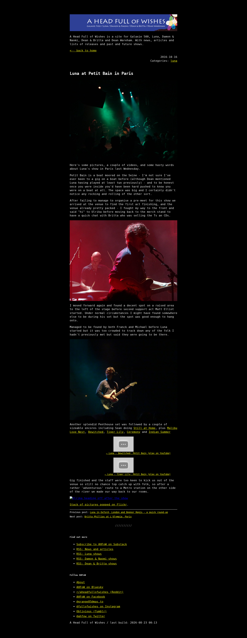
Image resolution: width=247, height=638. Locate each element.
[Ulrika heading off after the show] (123, 498)
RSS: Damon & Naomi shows (96, 558)
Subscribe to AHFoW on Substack (101, 544)
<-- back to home (83, 50)
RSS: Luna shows (89, 553)
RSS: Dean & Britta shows (96, 563)
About (80, 582)
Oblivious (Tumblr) (91, 611)
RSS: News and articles (94, 549)
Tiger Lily (115, 432)
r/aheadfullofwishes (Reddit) (100, 592)
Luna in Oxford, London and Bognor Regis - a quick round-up (129, 512)
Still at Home (144, 428)
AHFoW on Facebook (90, 596)
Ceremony (133, 432)
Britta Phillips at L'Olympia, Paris (108, 516)
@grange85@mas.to (89, 601)
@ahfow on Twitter (90, 616)
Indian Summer (160, 432)
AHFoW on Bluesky (89, 587)
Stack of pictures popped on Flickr (98, 504)
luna (174, 60)
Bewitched (95, 432)
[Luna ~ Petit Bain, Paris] (123, 120)
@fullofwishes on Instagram (98, 606)
